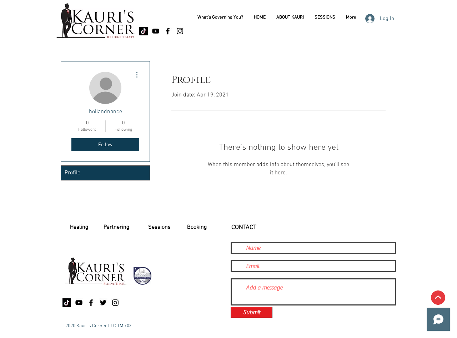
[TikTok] (143, 31)
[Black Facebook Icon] (168, 31)
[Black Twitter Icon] (103, 302)
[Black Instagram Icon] (180, 31)
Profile (72, 173)
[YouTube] (155, 31)
